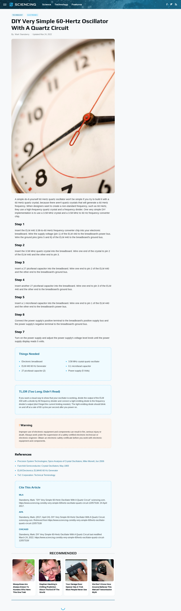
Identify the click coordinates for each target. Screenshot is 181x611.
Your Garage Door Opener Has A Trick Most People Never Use (76, 587)
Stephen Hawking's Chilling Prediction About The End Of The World (49, 588)
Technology (61, 4)
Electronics (32, 15)
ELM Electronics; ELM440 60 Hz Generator (37, 470)
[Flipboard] (171, 4)
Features (77, 4)
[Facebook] (167, 4)
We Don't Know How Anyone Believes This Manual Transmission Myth (102, 588)
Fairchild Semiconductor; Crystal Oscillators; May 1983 (43, 466)
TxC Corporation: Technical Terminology (36, 475)
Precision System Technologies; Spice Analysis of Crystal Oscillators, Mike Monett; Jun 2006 (60, 461)
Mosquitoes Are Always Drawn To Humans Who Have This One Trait (21, 588)
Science (46, 4)
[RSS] (176, 4)
